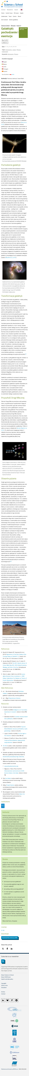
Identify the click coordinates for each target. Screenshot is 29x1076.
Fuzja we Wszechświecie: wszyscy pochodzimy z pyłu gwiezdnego (15, 729)
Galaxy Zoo (22, 794)
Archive (3, 992)
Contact (3, 10)
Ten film (5, 746)
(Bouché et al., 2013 (10, 257)
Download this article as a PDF (9, 938)
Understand (4, 16)
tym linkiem (8, 778)
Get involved (4, 20)
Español (5, 71)
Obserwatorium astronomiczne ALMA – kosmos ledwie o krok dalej (14, 772)
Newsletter (10, 10)
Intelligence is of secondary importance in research (15, 711)
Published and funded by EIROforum (9, 1069)
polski (4, 66)
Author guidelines (13, 20)
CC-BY (2, 930)
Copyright (3, 983)
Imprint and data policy (7, 979)
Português (5, 69)
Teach (10, 16)
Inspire (21, 13)
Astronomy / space (11, 50)
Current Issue (9, 13)
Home (2, 13)
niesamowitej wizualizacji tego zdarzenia (13, 757)
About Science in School (7, 975)
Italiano (5, 64)
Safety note (4, 985)
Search (16, 10)
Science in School (5, 25)
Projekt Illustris (10, 785)
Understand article (23, 28)
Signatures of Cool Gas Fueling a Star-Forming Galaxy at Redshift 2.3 (15, 655)
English (5, 62)
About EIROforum (6, 977)
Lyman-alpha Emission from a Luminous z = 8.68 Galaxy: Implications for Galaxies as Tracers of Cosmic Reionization (15, 677)
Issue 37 (19, 25)
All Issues (16, 13)
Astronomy (11, 54)
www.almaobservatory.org (11, 766)
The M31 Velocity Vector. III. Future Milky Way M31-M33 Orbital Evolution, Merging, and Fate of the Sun (15, 665)
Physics (19, 50)
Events (15, 16)
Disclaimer (4, 987)
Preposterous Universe (14, 698)
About (19, 16)
